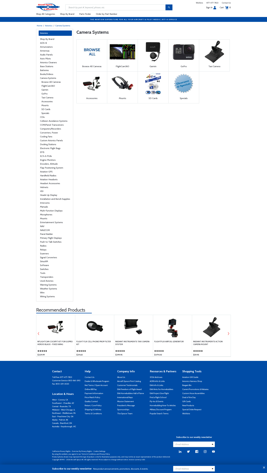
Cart (225, 7)
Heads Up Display (48, 195)
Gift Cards (186, 401)
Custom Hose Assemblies (193, 393)
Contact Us (226, 3)
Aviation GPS (46, 171)
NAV (42, 226)
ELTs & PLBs (46, 156)
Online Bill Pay (91, 389)
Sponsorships (123, 409)
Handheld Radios (48, 175)
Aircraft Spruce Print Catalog (129, 381)
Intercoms (45, 203)
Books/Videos (46, 74)
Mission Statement (125, 401)
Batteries (44, 70)
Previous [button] (38, 333)
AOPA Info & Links (157, 381)
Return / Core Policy (93, 405)
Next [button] (228, 333)
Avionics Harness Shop (192, 381)
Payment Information (94, 393)
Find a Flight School (158, 397)
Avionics (48, 25)
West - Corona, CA (60, 399)
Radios (43, 245)
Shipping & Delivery (93, 409)
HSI (41, 191)
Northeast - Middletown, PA (64, 413)
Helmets (44, 187)
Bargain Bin (186, 385)
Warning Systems (48, 284)
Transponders (46, 277)
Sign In (209, 7)
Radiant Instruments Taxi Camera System (132, 343)
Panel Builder (46, 234)
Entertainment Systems (51, 222)
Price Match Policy (92, 397)
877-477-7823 (212, 3)
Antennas (45, 50)
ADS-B (43, 43)
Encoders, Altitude (49, 164)
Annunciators (46, 47)
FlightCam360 (48, 86)
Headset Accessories (50, 183)
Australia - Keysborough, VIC (64, 426)
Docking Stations (48, 144)
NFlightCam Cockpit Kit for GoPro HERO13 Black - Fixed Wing (55, 343)
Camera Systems (62, 25)
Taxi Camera (47, 97)
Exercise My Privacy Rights (82, 451)
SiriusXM (44, 261)
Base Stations (46, 66)
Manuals (44, 206)
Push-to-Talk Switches (50, 242)
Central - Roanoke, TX (61, 406)
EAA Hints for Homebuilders (161, 389)
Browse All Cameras (51, 82)
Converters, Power (49, 132)
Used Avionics (46, 281)
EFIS (42, 152)
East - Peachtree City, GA (62, 416)
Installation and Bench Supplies (55, 199)
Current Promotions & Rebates (195, 389)
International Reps (125, 397)
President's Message (126, 405)
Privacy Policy (105, 454)
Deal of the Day (189, 397)
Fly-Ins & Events (156, 401)
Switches (44, 269)
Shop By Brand (67, 14)
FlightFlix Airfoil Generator (169, 341)
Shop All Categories (45, 14)
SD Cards (45, 109)
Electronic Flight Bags (50, 148)
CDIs (42, 117)
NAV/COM (45, 230)
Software (44, 265)
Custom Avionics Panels (51, 140)
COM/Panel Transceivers (52, 125)
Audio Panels (46, 54)
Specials (45, 113)
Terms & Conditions (93, 413)
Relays (43, 249)
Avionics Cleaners (48, 62)
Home (39, 25)
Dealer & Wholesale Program (97, 381)
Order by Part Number (106, 14)
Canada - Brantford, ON (62, 423)
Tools (42, 273)
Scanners (44, 253)
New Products (188, 405)
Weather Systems (48, 288)
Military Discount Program (161, 409)
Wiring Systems (47, 296)
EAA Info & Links (156, 385)
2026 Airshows (156, 377)
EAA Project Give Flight (159, 393)
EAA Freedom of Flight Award (129, 389)
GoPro (44, 93)
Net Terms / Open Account (96, 385)
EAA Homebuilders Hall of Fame (130, 393)
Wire (42, 292)
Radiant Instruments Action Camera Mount (208, 343)
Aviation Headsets (49, 179)
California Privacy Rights (61, 451)
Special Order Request (191, 409)
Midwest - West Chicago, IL (63, 410)
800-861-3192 (74, 380)
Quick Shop (55, 350)
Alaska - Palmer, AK (60, 420)
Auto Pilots (45, 58)
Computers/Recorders (50, 128)
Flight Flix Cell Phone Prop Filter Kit (93, 343)
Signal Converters (48, 257)
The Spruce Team (125, 413)
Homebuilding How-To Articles (163, 405)
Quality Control (91, 401)
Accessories (47, 101)
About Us (121, 377)
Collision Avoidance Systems (53, 121)
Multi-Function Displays (51, 210)
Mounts (45, 105)
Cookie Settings (99, 451)
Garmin (44, 89)
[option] (55, 336)
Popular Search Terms (159, 413)
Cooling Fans (46, 136)
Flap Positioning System (51, 167)
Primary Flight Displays (51, 238)
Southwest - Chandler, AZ (63, 403)
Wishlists (199, 3)
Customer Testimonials (127, 385)
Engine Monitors (48, 160)
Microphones (46, 214)
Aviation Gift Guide (190, 377)
